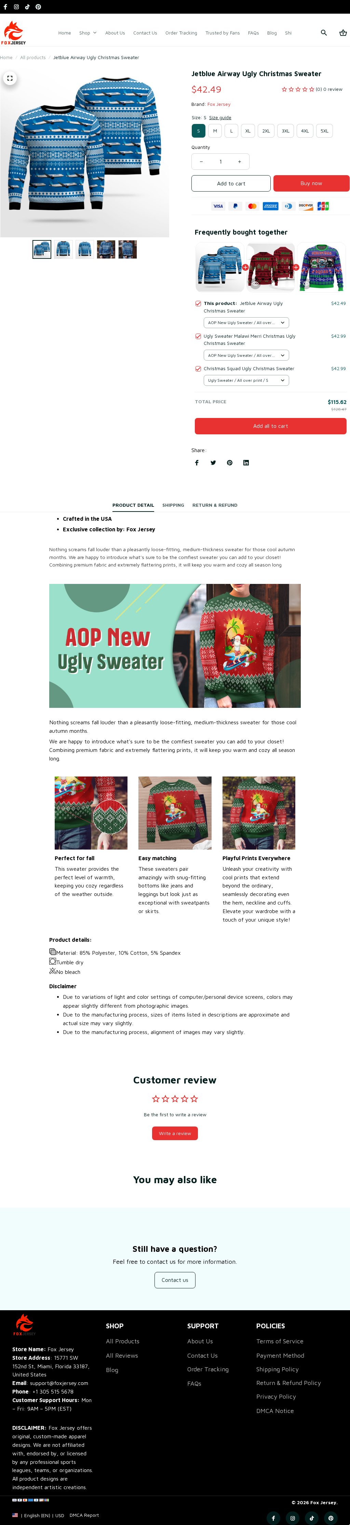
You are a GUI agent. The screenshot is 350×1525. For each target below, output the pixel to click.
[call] (52, 1391)
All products (33, 57)
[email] (50, 1383)
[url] (84, 1515)
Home (6, 57)
